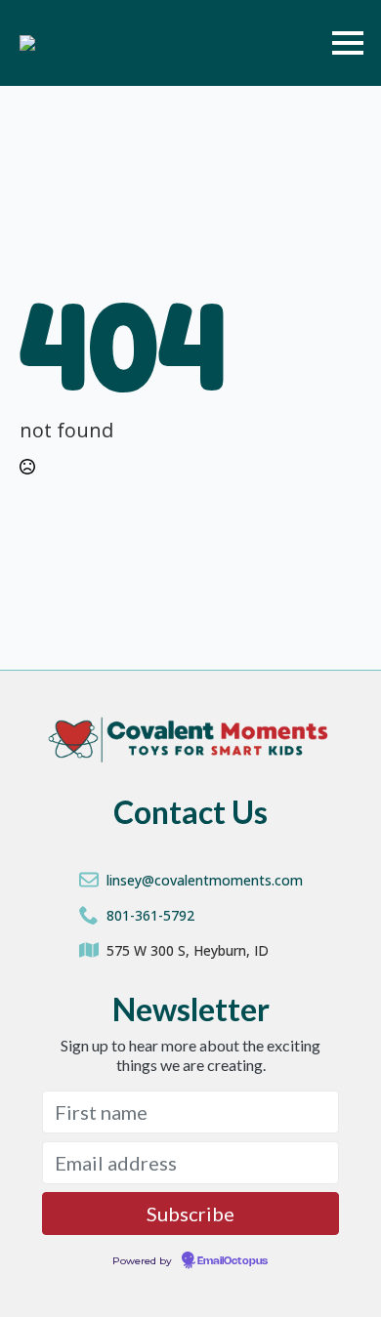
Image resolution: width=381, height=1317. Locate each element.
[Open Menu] (347, 43)
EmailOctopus (232, 1261)
